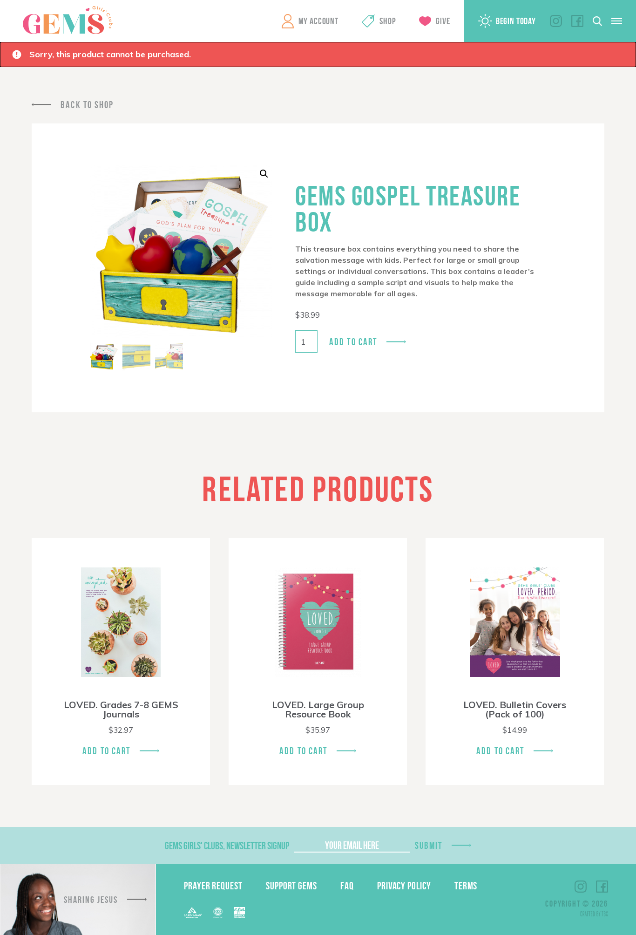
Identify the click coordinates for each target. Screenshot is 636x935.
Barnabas (193, 912)
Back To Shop (87, 104)
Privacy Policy (404, 885)
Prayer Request (213, 885)
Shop (387, 21)
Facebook (577, 21)
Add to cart (353, 342)
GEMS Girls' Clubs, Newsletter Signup (227, 845)
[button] (264, 173)
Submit (429, 845)
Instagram (556, 21)
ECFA (218, 912)
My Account (318, 21)
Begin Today (516, 21)
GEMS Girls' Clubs (67, 20)
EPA (239, 912)
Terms (466, 885)
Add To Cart (106, 751)
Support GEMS (291, 885)
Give (443, 21)
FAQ (347, 885)
